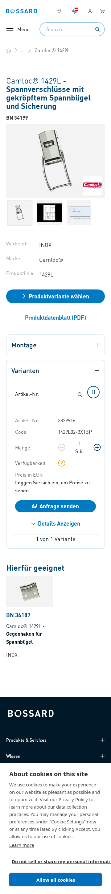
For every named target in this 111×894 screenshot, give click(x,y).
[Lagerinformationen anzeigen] (61, 463)
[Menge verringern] (61, 447)
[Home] (8, 50)
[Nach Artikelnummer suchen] (79, 394)
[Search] (97, 29)
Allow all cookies (55, 880)
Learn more (21, 845)
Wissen (13, 756)
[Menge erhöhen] (97, 447)
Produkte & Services (26, 740)
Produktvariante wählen (59, 296)
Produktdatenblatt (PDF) (55, 317)
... (23, 50)
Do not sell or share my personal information (53, 861)
